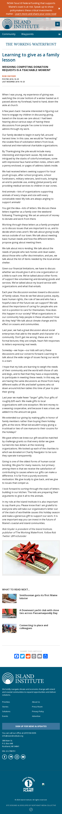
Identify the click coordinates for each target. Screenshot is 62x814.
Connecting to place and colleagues (33, 627)
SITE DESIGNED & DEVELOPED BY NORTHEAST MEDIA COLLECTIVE (31, 805)
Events (5, 716)
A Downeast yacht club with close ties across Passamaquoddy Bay (39, 611)
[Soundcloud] (10, 758)
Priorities (6, 702)
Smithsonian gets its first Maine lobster (38, 597)
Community (9, 34)
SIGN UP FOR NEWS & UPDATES (31, 726)
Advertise (36, 716)
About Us (36, 702)
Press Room (37, 707)
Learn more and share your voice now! (35, 13)
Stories (5, 707)
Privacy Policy (38, 712)
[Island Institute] (26, 24)
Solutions (6, 712)
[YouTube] (23, 758)
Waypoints (27, 34)
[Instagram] (17, 758)
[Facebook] (4, 758)
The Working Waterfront (31, 44)
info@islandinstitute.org (12, 736)
